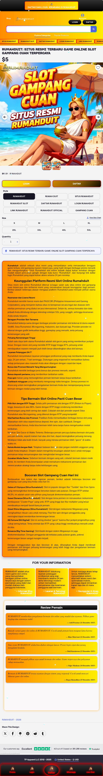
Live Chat (91, 772)
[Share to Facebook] (13, 733)
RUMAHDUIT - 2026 (11, 720)
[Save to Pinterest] (28, 733)
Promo (12, 772)
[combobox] (48, 29)
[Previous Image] (5, 117)
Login (32, 772)
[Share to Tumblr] (43, 733)
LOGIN (75, 22)
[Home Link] (24, 19)
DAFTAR (89, 22)
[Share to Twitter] (5, 733)
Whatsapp (71, 772)
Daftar (51, 772)
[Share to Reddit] (35, 733)
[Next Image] (98, 117)
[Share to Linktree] (20, 733)
